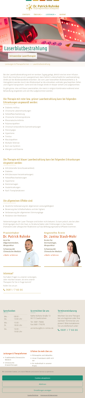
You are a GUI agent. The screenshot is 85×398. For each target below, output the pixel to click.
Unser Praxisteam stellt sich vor (43, 359)
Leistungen (50, 14)
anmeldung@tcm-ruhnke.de (42, 328)
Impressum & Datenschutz (49, 395)
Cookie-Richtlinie (33, 395)
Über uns (37, 14)
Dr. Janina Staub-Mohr (60, 236)
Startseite (26, 14)
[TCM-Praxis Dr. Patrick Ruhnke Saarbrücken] (42, 5)
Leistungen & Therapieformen (17, 64)
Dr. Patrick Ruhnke (16, 236)
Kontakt (63, 14)
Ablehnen (42, 384)
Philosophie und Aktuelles (42, 355)
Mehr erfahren (11, 255)
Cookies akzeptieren (42, 378)
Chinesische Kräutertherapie (11, 364)
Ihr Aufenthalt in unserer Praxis (42, 364)
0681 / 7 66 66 (14, 289)
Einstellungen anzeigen (42, 390)
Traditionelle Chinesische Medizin (15, 358)
